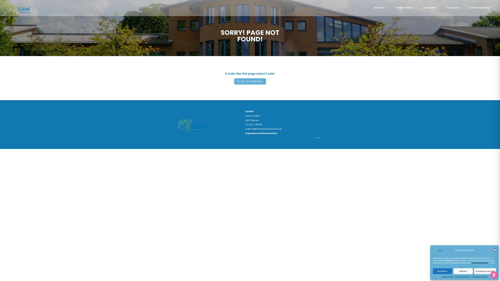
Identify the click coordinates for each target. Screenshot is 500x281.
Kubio (317, 137)
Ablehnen (463, 271)
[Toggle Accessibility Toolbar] (494, 275)
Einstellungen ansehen (485, 271)
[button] (494, 250)
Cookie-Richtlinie (447, 277)
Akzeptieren (442, 271)
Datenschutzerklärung (463, 277)
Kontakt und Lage (480, 7)
